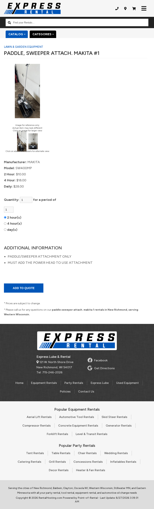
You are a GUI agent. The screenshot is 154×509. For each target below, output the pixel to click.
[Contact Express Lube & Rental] (125, 8)
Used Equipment (127, 383)
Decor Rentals (59, 470)
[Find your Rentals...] (9, 22)
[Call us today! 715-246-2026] (117, 8)
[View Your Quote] (134, 8)
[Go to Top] (146, 502)
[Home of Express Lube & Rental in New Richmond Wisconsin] (32, 8)
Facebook (101, 360)
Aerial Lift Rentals (39, 417)
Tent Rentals (35, 453)
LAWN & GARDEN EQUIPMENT (23, 47)
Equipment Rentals (44, 383)
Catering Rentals (29, 461)
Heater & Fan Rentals (90, 470)
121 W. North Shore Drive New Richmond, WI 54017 (54, 364)
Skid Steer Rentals (114, 417)
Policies (65, 391)
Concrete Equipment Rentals (78, 425)
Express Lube (100, 383)
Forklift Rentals (57, 434)
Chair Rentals (87, 453)
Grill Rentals (57, 461)
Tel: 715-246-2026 (49, 372)
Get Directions (104, 368)
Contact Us (86, 391)
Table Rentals (60, 453)
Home (19, 383)
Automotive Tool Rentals (76, 417)
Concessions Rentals (88, 461)
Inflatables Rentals (123, 461)
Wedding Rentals (116, 453)
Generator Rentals (119, 425)
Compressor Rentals (36, 425)
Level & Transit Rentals (91, 434)
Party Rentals (73, 383)
